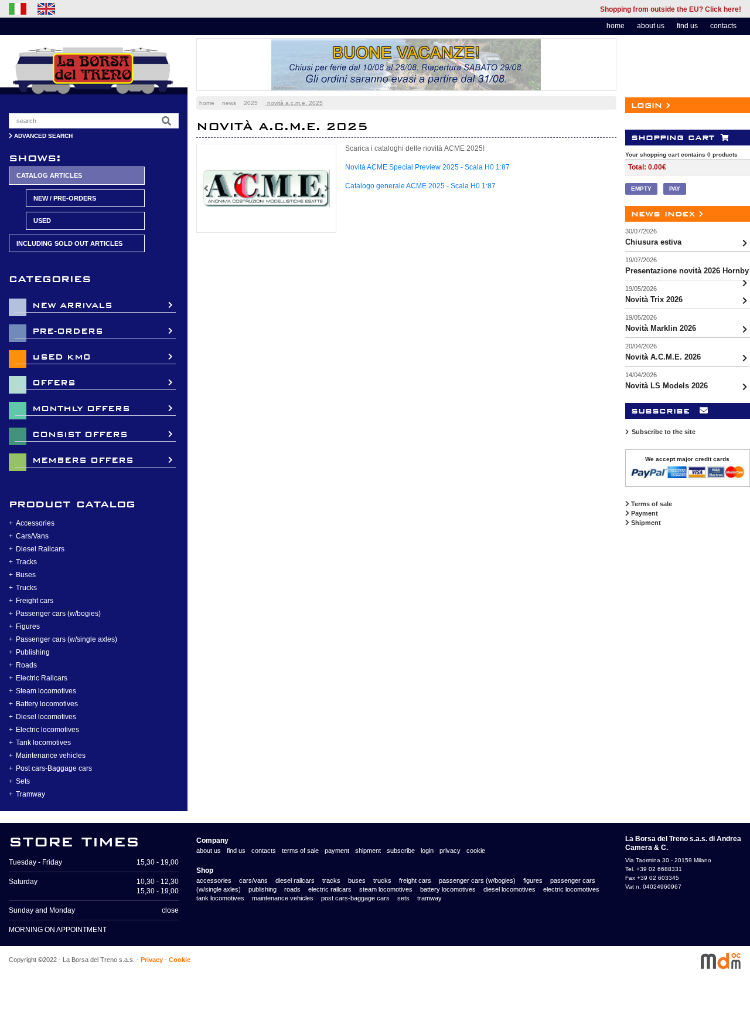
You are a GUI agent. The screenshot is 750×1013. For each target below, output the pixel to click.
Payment (643, 513)
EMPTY (641, 188)
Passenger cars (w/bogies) (58, 613)
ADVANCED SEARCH (42, 136)
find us (687, 26)
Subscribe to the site (664, 431)
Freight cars (34, 601)
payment (337, 850)
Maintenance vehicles (51, 755)
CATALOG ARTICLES (49, 175)
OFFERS (54, 383)
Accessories (35, 523)
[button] (206, 188)
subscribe (401, 850)
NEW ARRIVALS (72, 305)
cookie (475, 850)
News (229, 103)
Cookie (179, 959)
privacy (450, 850)
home (615, 26)
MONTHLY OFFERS (81, 409)
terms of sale (300, 850)
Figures (28, 626)
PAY (674, 188)
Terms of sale (650, 503)
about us (650, 26)
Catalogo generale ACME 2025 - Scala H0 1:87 (420, 186)
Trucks (26, 588)
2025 (251, 103)
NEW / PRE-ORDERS (64, 198)
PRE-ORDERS (67, 331)
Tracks (26, 562)
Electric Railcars (41, 678)
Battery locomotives (47, 704)
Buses (26, 575)
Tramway (30, 794)
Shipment (645, 522)
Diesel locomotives (46, 717)
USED (42, 220)
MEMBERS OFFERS (83, 460)
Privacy (152, 959)
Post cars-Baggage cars (54, 768)
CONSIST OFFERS (80, 434)
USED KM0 (61, 357)
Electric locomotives (47, 730)
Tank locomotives (43, 742)
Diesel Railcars (40, 549)
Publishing (33, 652)
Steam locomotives (46, 691)
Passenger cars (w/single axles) (66, 639)
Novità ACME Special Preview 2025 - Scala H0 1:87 (427, 167)
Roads (26, 665)
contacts (723, 26)
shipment (368, 850)
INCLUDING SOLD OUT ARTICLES (69, 243)
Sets (23, 781)
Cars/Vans (32, 536)
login (427, 850)
